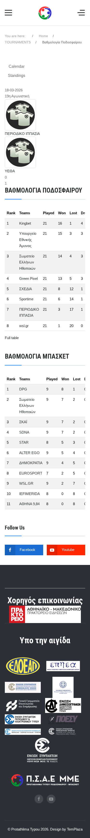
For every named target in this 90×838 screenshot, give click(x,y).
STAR (24, 442)
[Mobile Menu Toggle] (8, 12)
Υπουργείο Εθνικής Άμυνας (27, 239)
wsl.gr (24, 326)
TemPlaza (75, 829)
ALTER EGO (29, 453)
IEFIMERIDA (29, 494)
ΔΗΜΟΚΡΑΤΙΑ (30, 463)
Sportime (26, 299)
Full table (12, 338)
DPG (23, 389)
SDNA (24, 432)
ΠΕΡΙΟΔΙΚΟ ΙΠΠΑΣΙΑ (22, 134)
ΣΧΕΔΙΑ (25, 289)
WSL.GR (26, 483)
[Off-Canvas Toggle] (81, 12)
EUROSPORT (30, 473)
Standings (16, 76)
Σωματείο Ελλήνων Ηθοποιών (27, 262)
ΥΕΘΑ (10, 171)
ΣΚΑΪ (23, 422)
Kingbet (25, 223)
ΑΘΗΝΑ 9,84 (29, 504)
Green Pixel (28, 278)
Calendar (16, 66)
